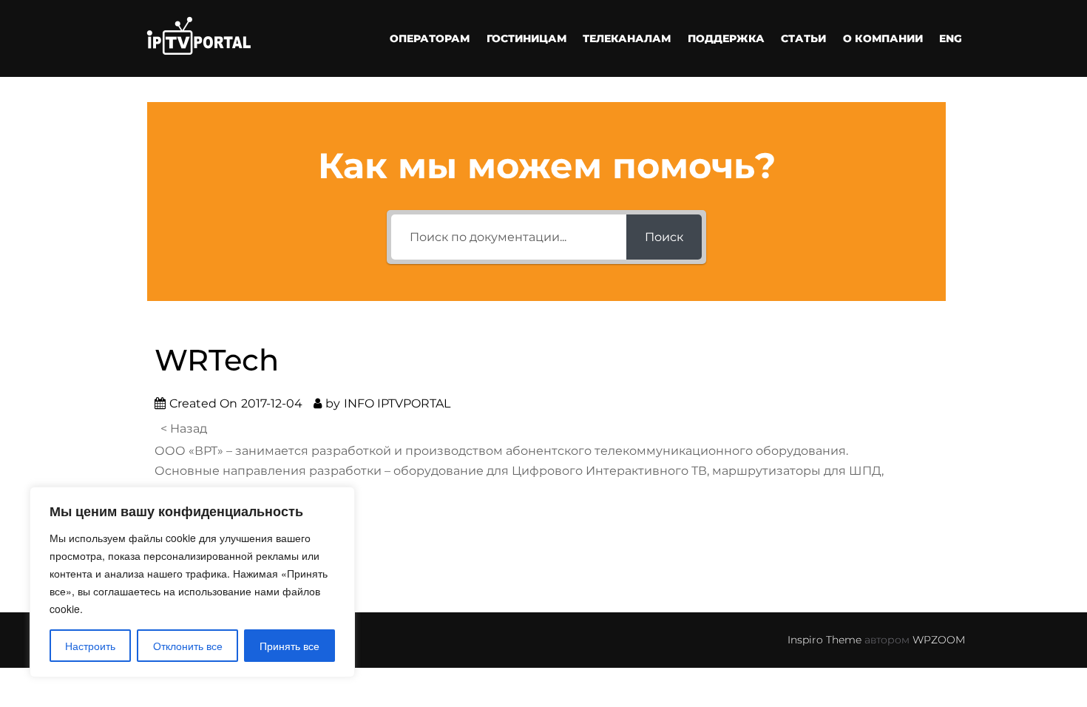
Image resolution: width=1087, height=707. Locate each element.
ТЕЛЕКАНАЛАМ (627, 38)
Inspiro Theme (824, 639)
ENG (950, 38)
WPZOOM (938, 639)
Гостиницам (526, 38)
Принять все (289, 645)
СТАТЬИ (803, 38)
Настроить (90, 645)
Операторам (430, 38)
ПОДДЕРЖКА (726, 38)
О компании (883, 38)
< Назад (183, 429)
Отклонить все (188, 645)
